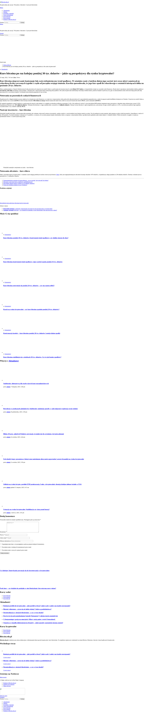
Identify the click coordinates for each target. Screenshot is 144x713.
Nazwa (2, 535)
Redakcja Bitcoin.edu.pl (9, 19)
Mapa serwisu (7, 686)
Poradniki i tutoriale (8, 13)
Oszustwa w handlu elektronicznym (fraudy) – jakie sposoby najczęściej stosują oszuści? (33, 623)
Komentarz (3, 532)
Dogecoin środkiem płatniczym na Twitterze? (15, 185)
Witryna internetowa (5, 541)
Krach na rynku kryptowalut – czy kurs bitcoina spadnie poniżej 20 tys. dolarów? (31, 309)
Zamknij (2, 697)
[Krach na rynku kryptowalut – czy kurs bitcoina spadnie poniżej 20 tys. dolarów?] (73, 297)
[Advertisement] (72, 48)
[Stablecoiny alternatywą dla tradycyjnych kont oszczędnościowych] (73, 372)
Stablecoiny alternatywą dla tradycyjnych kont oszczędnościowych (26, 383)
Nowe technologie (8, 15)
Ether (57, 174)
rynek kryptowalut (24, 203)
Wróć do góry (3, 696)
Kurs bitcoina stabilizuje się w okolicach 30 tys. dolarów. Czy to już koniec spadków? (32, 357)
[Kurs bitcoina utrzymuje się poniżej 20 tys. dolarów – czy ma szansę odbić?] (73, 273)
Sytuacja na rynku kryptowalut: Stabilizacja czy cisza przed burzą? (26, 509)
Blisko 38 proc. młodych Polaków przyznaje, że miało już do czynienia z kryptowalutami (33, 434)
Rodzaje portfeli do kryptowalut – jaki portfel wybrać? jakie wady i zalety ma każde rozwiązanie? (36, 606)
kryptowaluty (8, 203)
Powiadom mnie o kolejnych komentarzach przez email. (16, 547)
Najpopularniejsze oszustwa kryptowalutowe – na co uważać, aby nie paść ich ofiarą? (25, 180)
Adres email (3, 538)
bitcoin (2, 203)
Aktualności (6, 10)
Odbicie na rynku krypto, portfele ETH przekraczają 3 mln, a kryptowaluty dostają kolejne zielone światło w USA (42, 484)
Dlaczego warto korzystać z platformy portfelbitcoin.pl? (18, 182)
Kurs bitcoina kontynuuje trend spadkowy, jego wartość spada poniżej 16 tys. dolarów (32, 262)
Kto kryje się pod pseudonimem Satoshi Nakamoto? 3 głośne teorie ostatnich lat (30, 616)
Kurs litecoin (6, 598)
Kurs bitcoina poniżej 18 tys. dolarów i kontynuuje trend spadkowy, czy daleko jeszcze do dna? (35, 238)
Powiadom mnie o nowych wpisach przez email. (15, 550)
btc (4, 203)
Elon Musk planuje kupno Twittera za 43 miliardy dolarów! (19, 183)
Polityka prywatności (8, 684)
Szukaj (22, 22)
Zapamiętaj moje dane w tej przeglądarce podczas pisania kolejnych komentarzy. (23, 544)
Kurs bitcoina (6, 16)
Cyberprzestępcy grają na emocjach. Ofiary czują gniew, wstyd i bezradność (29, 619)
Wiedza (5, 12)
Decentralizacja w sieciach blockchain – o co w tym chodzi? (23, 612)
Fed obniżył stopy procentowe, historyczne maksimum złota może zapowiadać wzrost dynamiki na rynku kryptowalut (43, 459)
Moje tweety (3, 677)
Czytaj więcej (6, 657)
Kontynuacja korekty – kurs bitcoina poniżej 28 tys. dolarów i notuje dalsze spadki (31, 333)
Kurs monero (6, 18)
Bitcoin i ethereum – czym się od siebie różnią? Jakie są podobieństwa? (27, 609)
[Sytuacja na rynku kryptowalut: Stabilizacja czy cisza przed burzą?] (73, 498)
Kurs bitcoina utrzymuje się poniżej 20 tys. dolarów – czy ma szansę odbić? (28, 285)
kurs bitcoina (15, 203)
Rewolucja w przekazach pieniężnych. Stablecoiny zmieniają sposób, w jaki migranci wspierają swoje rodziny (40, 409)
